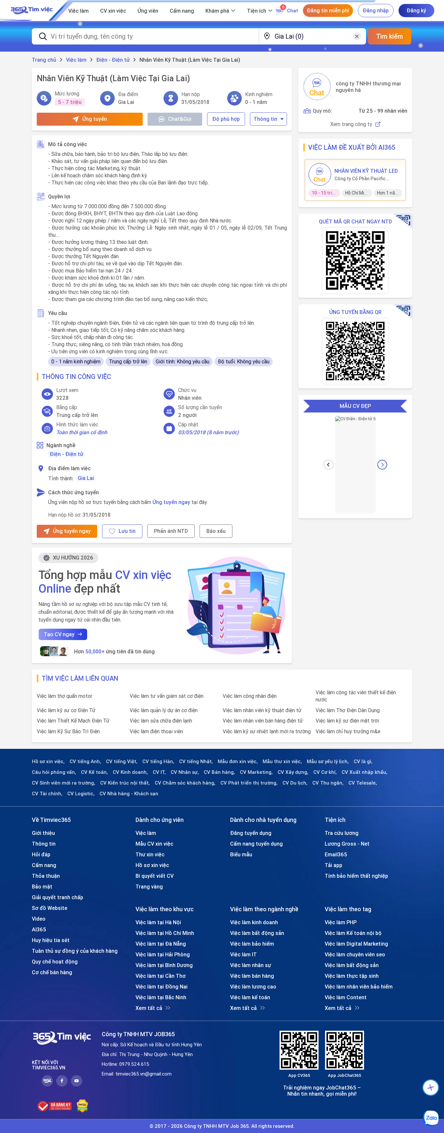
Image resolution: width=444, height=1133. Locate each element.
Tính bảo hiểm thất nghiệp (356, 876)
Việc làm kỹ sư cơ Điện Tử (66, 710)
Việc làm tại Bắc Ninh (161, 997)
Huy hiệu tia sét (51, 940)
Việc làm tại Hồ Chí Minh (165, 933)
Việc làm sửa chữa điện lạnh (161, 720)
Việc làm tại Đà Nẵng (161, 944)
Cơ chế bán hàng (52, 972)
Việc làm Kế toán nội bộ (353, 933)
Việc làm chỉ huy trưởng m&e (348, 731)
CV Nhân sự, (185, 772)
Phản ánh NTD (171, 531)
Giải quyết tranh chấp (57, 897)
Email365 (336, 854)
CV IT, (159, 772)
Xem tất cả (149, 1008)
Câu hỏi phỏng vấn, (54, 772)
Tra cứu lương (342, 833)
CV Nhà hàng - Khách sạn (128, 794)
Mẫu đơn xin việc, (238, 761)
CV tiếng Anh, (85, 761)
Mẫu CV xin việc (154, 844)
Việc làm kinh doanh (254, 922)
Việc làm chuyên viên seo (355, 954)
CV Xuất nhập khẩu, (364, 772)
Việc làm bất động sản (257, 933)
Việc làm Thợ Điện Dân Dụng (348, 710)
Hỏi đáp (41, 854)
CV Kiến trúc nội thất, (125, 783)
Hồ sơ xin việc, (48, 761)
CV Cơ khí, (325, 772)
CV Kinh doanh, (130, 772)
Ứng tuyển (94, 119)
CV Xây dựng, (293, 772)
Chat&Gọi (179, 119)
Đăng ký (416, 10)
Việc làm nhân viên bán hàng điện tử (263, 720)
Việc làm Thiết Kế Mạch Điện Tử (73, 720)
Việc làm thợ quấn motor (64, 696)
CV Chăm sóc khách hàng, (185, 783)
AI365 (39, 929)
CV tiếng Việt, (121, 761)
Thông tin (265, 119)
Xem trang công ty (351, 124)
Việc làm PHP (341, 922)
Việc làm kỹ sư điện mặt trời (347, 720)
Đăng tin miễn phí (328, 10)
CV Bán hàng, (219, 772)
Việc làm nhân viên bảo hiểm (359, 986)
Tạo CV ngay (59, 634)
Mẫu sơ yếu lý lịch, (328, 761)
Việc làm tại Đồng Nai (162, 986)
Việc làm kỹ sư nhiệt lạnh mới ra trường (267, 731)
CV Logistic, (81, 794)
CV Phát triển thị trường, (249, 783)
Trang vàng (149, 886)
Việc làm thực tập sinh (352, 976)
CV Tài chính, (47, 794)
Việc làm (78, 10)
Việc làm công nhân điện (250, 696)
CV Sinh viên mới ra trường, (63, 783)
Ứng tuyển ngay (171, 502)
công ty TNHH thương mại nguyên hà (368, 86)
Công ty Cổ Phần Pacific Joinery (359, 179)
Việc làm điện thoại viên (156, 731)
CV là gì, (363, 761)
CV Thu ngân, (328, 783)
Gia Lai (86, 478)
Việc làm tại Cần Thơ (161, 976)
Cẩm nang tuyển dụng (256, 844)
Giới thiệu (43, 833)
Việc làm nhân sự (250, 965)
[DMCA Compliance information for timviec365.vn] (82, 1106)
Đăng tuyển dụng (250, 833)
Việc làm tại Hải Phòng (163, 954)
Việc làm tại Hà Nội (158, 922)
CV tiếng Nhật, (196, 761)
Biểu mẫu (241, 854)
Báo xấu (216, 531)
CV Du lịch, (294, 783)
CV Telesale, (362, 783)
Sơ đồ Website (49, 908)
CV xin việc (113, 10)
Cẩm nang (182, 10)
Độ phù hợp (226, 119)
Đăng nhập (376, 10)
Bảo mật (42, 886)
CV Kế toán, (94, 772)
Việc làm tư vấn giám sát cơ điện (166, 696)
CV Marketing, (256, 772)
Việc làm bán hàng (252, 976)
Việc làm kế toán (250, 997)
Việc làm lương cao (253, 986)
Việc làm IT (243, 954)
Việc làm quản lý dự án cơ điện (164, 710)
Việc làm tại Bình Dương (164, 965)
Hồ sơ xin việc (152, 865)
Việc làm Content (346, 997)
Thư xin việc (150, 854)
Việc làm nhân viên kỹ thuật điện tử (262, 710)
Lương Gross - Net (347, 844)
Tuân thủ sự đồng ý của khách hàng (75, 951)
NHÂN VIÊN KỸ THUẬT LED (366, 171)
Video (39, 919)
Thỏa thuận (46, 876)
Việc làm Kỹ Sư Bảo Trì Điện (68, 731)
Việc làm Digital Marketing (356, 944)
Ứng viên (147, 10)
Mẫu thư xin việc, (282, 761)
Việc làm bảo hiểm (252, 944)
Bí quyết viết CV (155, 876)
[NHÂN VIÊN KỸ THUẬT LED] (319, 174)
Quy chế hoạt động (55, 961)
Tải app (333, 865)
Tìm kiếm (389, 36)
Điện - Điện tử (66, 454)
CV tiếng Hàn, (158, 761)
